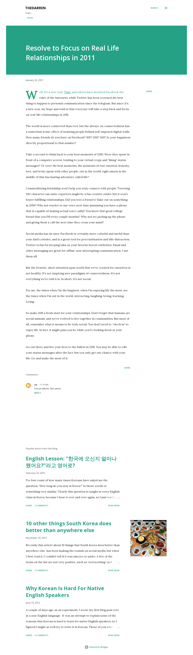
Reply (37, 392)
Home (30, 17)
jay (35, 384)
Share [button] (149, 91)
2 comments (41, 505)
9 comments (41, 635)
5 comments (41, 570)
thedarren (35, 8)
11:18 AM (44, 384)
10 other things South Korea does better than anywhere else (68, 527)
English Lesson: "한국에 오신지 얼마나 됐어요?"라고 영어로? (71, 462)
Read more (114, 505)
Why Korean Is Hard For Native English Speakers (65, 591)
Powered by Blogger (98, 647)
